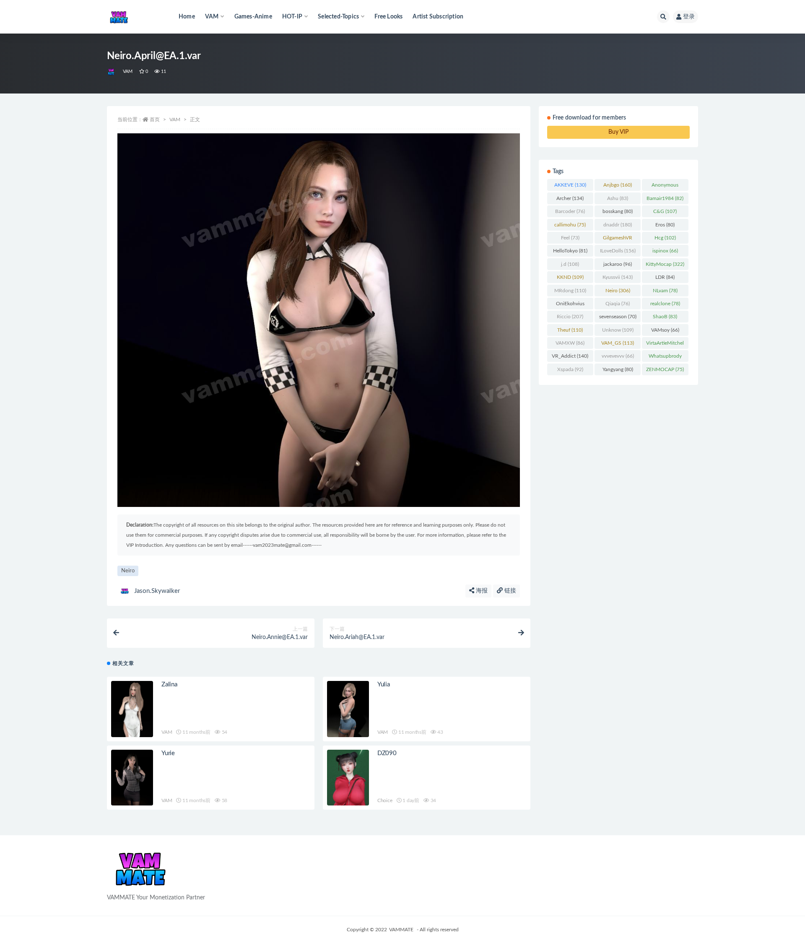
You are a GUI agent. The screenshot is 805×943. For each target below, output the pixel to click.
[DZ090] (348, 777)
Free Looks (388, 17)
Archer (570, 198)
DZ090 (387, 753)
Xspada (570, 369)
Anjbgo (617, 184)
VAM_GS (617, 343)
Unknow (618, 330)
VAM (128, 71)
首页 (155, 119)
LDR (665, 277)
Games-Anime (253, 17)
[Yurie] (132, 777)
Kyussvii (617, 277)
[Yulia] (348, 709)
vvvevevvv (618, 355)
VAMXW (570, 343)
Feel (570, 237)
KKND (570, 277)
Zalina (169, 684)
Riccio (570, 316)
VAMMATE (401, 929)
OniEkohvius (570, 305)
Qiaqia (617, 303)
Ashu (617, 198)
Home (187, 17)
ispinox (665, 250)
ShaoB (665, 316)
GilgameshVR (617, 239)
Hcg (665, 237)
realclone (665, 303)
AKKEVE (570, 184)
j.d (570, 264)
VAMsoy (665, 330)
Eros (665, 224)
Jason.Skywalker (157, 591)
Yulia (383, 684)
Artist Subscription (438, 17)
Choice (384, 800)
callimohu (570, 224)
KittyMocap (665, 264)
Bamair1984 (665, 198)
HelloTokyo (570, 250)
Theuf (570, 330)
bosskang (617, 211)
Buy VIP (618, 132)
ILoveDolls (618, 250)
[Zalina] (132, 709)
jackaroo (617, 264)
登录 (689, 17)
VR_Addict (570, 355)
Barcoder (570, 211)
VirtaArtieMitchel (665, 344)
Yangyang (617, 369)
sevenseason (617, 316)
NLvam (665, 290)
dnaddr (617, 224)
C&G (665, 211)
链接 (509, 591)
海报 (481, 591)
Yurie (168, 753)
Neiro (128, 571)
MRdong (570, 290)
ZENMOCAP (665, 369)
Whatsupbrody (665, 357)
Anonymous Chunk (665, 186)
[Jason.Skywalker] (112, 72)
